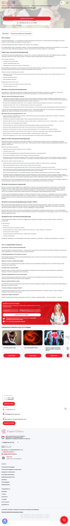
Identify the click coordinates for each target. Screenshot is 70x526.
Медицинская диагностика (8, 477)
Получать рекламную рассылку (17, 321)
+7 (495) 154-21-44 (10, 409)
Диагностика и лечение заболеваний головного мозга (53, 349)
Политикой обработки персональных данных (21, 318)
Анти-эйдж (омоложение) (8, 474)
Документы (5, 504)
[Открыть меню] (67, 2)
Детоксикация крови (31, 347)
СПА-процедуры (6, 482)
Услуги (10, 5)
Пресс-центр (5, 502)
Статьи (4, 494)
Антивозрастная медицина (22, 5)
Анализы (4, 491)
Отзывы (4, 499)
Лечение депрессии (9, 347)
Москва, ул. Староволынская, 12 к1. (15, 419)
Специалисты (6, 489)
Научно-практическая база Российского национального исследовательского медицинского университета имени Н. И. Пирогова (17, 437)
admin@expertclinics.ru (12, 414)
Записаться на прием (26, 18)
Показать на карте (9, 423)
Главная (4, 5)
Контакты (5, 496)
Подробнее (11, 355)
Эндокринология (6, 484)
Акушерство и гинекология (8, 472)
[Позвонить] (64, 520)
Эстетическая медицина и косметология (11, 469)
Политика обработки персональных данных (12, 512)
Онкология (4, 479)
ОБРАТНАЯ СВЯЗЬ (9, 403)
